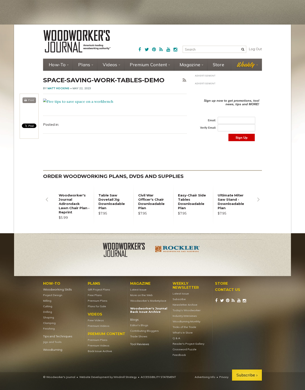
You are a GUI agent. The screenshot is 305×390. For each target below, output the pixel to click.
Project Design (52, 295)
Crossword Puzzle (184, 349)
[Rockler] (177, 250)
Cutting (47, 306)
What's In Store (183, 332)
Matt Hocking (58, 88)
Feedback (179, 355)
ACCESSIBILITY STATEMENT (158, 377)
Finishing (49, 328)
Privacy (223, 377)
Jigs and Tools (52, 342)
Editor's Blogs (139, 325)
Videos (110, 64)
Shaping (48, 317)
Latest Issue (138, 289)
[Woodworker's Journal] (127, 250)
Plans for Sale (97, 306)
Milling (47, 300)
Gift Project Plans (99, 289)
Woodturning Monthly (186, 321)
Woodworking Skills (57, 289)
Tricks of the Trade (184, 327)
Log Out (255, 49)
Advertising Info (205, 377)
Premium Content (148, 64)
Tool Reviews (139, 344)
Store (218, 64)
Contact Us (227, 290)
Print (31, 100)
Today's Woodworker (187, 310)
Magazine (190, 64)
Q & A (176, 338)
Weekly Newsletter (186, 286)
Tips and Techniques (57, 336)
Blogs (134, 319)
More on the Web (141, 295)
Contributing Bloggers (144, 330)
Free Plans (95, 295)
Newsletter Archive (185, 304)
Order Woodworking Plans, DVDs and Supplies (113, 176)
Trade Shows (138, 336)
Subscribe (179, 299)
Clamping (49, 323)
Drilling (47, 312)
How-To (57, 64)
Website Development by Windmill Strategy (108, 377)
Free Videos (96, 320)
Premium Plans (97, 300)
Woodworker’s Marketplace (148, 300)
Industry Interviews (185, 316)
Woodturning (52, 349)
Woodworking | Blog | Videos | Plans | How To (77, 41)
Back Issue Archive (100, 351)
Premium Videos (98, 326)
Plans (84, 64)
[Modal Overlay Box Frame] (228, 115)
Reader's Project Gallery (188, 343)
